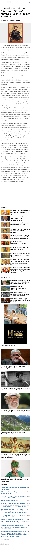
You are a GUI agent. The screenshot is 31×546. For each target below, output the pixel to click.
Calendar (12, 346)
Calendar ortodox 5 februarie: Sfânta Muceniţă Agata (20, 223)
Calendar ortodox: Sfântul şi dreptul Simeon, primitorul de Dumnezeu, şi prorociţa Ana (20, 237)
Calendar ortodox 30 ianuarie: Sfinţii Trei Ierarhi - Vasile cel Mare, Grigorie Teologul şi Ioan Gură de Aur (15, 262)
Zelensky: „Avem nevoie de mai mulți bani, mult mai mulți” (13, 516)
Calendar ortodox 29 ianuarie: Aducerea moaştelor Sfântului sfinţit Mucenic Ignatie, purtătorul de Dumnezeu (15, 270)
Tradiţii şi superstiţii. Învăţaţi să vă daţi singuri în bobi (13, 488)
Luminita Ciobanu (15, 20)
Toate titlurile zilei (5, 539)
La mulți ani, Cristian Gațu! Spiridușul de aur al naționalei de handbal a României (19, 294)
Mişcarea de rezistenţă (15, 2)
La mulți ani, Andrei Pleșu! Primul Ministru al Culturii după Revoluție (20, 300)
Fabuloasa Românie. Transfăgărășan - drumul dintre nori (18, 288)
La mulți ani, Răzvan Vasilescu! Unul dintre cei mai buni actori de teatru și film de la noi (20, 282)
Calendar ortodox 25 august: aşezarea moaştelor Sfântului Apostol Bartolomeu (14, 497)
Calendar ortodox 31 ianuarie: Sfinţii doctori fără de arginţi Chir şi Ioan (20, 255)
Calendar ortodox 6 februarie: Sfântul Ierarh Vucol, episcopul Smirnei (20, 218)
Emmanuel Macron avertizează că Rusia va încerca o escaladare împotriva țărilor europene (14, 527)
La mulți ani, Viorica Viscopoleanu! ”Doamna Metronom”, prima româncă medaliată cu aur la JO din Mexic (15, 455)
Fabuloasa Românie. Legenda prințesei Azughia (10, 492)
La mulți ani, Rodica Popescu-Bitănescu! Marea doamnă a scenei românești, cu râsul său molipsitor (15, 479)
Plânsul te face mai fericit (9, 500)
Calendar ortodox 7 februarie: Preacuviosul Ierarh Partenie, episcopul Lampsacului (20, 212)
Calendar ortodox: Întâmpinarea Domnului (18, 242)
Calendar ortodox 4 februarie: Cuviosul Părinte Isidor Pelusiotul (20, 230)
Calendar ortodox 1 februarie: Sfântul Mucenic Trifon (20, 248)
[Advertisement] (15, 195)
